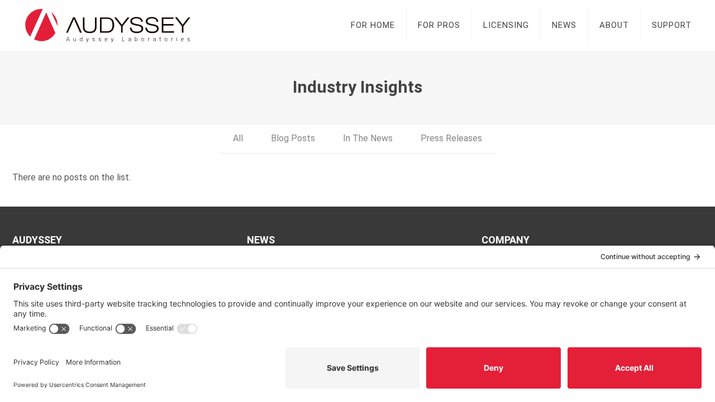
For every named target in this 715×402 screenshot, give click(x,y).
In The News (368, 138)
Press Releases (451, 138)
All (238, 138)
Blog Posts (293, 138)
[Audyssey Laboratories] (107, 25)
